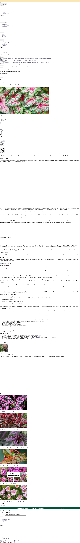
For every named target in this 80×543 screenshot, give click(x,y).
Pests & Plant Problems (15, 58)
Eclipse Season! (4, 26)
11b (0, 126)
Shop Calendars (4, 50)
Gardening (1, 5)
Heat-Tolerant (2, 143)
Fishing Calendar (4, 38)
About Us (3, 527)
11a (0, 125)
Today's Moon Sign (5, 44)
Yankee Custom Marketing (6, 523)
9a (0, 121)
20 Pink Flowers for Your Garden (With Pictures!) (9, 483)
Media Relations (4, 534)
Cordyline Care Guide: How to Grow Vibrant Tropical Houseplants (12, 429)
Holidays (3, 35)
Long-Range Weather (5, 18)
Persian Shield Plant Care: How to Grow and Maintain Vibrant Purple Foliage (14, 447)
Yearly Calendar (4, 34)
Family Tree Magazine (5, 521)
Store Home (2, 68)
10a (0, 123)
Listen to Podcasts (5, 530)
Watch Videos (4, 529)
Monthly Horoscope (5, 41)
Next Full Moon (4, 24)
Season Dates (4, 36)
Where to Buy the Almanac (6, 535)
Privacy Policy (4, 537)
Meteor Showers (36, 62)
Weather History (4, 20)
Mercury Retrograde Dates (6, 42)
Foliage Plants (2, 145)
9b (0, 122)
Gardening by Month (5, 9)
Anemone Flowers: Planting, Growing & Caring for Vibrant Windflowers (14, 501)
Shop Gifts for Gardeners (6, 52)
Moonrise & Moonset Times (6, 28)
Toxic (1, 127)
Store (1, 47)
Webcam (3, 531)
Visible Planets (4, 29)
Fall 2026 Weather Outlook (17, 60)
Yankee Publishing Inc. (6, 541)
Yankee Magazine (4, 520)
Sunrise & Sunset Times (5, 27)
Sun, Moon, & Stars (2, 61)
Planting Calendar (5, 10)
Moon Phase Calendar (5, 25)
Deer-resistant (2, 140)
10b (0, 124)
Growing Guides (4, 8)
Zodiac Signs (4, 43)
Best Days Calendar (5, 37)
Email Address (2, 76)
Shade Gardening (3, 340)
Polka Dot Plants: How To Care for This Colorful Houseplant (11, 411)
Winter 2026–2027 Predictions (6, 19)
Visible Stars (4, 30)
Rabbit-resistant (2, 141)
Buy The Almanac (4, 49)
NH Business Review (5, 522)
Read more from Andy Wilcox (4, 357)
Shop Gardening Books (5, 51)
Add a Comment (2, 505)
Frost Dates (3, 12)
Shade (1, 129)
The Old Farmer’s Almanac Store (7, 519)
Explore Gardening (5, 7)
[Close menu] (0, 56)
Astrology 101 (4, 45)
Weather (1, 15)
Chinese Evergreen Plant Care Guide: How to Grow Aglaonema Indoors (13, 465)
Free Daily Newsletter (5, 528)
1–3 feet (1, 133)
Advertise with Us (4, 533)
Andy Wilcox (6, 146)
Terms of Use (4, 536)
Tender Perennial (3, 119)
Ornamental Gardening (3, 339)
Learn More (62, 508)
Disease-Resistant (3, 139)
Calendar (1, 63)
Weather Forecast (4, 17)
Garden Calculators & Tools (6, 11)
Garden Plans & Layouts (5, 13)
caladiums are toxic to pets (36, 337)
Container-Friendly (3, 138)
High (1, 131)
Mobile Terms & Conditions (6, 538)
